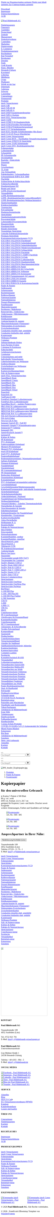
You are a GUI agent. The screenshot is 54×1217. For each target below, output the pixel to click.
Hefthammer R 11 (8, 522)
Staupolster (5, 556)
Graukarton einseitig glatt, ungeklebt (16, 331)
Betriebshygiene (7, 700)
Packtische (5, 655)
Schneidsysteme (7, 695)
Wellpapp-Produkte (9, 338)
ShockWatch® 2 (8, 544)
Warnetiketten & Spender (11, 506)
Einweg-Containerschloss (11, 577)
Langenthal (5, 94)
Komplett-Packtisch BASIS (12, 657)
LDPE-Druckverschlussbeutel (13, 191)
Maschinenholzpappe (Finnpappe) (15, 323)
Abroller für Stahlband (10, 643)
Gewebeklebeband (9, 484)
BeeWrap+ (5, 589)
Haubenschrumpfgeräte (10, 212)
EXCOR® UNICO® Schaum (13, 278)
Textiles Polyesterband (10, 629)
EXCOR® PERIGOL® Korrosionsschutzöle (20, 283)
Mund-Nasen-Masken (10, 728)
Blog (3, 1097)
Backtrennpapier (8, 293)
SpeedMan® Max (8, 385)
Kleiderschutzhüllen (9, 205)
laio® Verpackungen (9, 103)
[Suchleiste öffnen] (2, 758)
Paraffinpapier (7, 304)
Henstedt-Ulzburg (8, 70)
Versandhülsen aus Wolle (11, 683)
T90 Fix (4, 608)
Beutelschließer (7, 525)
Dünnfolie (5, 162)
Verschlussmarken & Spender (13, 508)
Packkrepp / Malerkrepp (11, 309)
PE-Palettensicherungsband (12, 548)
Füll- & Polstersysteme (10, 373)
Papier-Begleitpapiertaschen (12, 686)
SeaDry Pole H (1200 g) (11, 567)
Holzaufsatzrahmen (9, 534)
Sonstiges (5, 738)
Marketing (5, 44)
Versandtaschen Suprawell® (12, 665)
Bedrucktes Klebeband (10, 475)
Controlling (5, 42)
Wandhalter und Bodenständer (13, 705)
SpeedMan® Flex (8, 387)
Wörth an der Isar (8, 84)
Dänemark (5, 87)
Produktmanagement (9, 51)
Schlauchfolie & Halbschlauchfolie (15, 181)
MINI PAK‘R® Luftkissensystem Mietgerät (19, 411)
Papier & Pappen (8, 286)
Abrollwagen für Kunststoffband (14, 617)
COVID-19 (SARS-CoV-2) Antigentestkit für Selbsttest (24, 726)
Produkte (5, 101)
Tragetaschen (6, 207)
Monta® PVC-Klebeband (11, 449)
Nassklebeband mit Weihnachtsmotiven (17, 499)
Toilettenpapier (7, 714)
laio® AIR (5, 105)
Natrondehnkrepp (8, 300)
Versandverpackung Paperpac (13, 676)
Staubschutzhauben (9, 203)
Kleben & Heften (8, 437)
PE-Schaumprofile (8, 155)
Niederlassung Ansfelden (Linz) (14, 840)
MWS (3, 610)
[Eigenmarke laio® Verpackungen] (12, 1200)
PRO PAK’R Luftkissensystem (14, 406)
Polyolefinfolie (7, 210)
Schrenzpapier (7, 290)
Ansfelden (5, 30)
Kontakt (4, 747)
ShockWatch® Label (9, 541)
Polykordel (5, 691)
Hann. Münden (7, 68)
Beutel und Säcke (8, 188)
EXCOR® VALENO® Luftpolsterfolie (17, 259)
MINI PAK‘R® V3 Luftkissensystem (16, 413)
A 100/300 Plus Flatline (11, 596)
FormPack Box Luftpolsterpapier (14, 402)
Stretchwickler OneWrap (11, 582)
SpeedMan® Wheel (9, 390)
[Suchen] (28, 755)
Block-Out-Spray (8, 553)
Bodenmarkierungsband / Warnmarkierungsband (21, 458)
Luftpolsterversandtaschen (12, 662)
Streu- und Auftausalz (10, 740)
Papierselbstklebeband (10, 456)
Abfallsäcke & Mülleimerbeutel (14, 710)
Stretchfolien (6, 214)
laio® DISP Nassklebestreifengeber (15, 113)
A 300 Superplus (8, 598)
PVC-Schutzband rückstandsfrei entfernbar (19, 482)
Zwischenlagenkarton (10, 328)
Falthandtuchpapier (9, 719)
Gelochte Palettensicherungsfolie (14, 233)
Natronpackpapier (8, 297)
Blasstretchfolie (7, 224)
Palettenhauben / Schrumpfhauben (15, 174)
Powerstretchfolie (8, 219)
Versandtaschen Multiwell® (12, 667)
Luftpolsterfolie (7, 150)
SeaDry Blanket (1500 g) (11, 563)
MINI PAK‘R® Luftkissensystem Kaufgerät (19, 409)
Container (5, 340)
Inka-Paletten (6, 529)
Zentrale (4, 34)
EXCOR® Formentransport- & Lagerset (17, 276)
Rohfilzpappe (6, 316)
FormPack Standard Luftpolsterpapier (16, 399)
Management (6, 37)
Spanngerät (5, 634)
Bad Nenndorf (7, 56)
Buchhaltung (6, 53)
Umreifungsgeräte (8, 622)
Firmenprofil (6, 98)
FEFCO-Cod (6, 1099)
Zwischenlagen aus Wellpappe (13, 366)
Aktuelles (5, 743)
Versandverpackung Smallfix (13, 679)
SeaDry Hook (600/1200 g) (12, 565)
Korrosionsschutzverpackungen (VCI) (17, 238)
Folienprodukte (7, 148)
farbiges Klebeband (9, 461)
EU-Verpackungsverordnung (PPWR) (17, 1102)
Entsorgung (6, 731)
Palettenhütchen (7, 368)
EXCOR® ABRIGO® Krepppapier (16, 274)
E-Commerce (6, 49)
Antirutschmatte (7, 551)
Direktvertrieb (7, 46)
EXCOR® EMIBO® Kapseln (13, 281)
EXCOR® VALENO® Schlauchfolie (17, 250)
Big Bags (5, 733)
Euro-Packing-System (10, 345)
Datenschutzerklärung (10, 14)
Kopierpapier (6, 335)
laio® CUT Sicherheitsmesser (13, 129)
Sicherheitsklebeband (10, 492)
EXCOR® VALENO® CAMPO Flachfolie (19, 255)
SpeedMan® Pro (8, 383)
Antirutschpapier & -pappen (12, 321)
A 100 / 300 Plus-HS (9, 593)
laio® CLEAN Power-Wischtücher (15, 134)
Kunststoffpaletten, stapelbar (13, 539)
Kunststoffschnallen (9, 620)
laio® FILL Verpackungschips (13, 117)
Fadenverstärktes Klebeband (13, 444)
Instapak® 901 (7, 430)
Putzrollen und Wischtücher (12, 702)
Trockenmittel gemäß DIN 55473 (15, 558)
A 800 (3, 603)
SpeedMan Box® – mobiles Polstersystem (18, 404)
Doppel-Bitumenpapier (10, 302)
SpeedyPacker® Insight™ (12, 432)
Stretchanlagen (7, 579)
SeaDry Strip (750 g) (9, 574)
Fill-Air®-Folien (8, 418)
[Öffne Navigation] (2, 760)
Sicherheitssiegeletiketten (11, 494)
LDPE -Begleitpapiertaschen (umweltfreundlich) (21, 198)
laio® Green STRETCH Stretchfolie (16, 141)
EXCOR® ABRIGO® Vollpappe (15, 271)
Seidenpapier (6, 288)
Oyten (3, 79)
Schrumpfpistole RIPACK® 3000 (15, 177)
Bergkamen (6, 58)
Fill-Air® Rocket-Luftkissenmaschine (16, 416)
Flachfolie (5, 179)
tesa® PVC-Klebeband (10, 454)
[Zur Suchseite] (2, 752)
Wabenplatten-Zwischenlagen (13, 326)
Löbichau (5, 75)
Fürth (3, 63)
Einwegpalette (7, 532)
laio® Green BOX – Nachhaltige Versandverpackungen (24, 139)
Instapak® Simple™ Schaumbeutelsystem (18, 425)
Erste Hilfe (5, 712)
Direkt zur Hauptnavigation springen (16, 2)
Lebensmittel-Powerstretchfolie (14, 222)
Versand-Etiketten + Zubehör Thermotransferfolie (21, 503)
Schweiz (4, 91)
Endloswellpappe (8, 364)
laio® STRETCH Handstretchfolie (15, 122)
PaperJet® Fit (6, 394)
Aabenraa (5, 89)
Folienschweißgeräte (9, 184)
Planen (4, 165)
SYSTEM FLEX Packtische (13, 698)
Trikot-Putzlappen (8, 707)
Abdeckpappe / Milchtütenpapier (14, 314)
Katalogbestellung (8, 1106)
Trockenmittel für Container (12, 560)
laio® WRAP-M (8, 108)
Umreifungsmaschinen (10, 638)
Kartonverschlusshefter (10, 518)
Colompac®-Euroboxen (11, 347)
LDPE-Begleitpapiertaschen (12, 195)
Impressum (5, 11)
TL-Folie (5, 169)
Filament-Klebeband (9, 463)
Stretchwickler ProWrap (11, 586)
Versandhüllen (7, 193)
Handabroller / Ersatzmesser (12, 515)
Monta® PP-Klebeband (11, 447)
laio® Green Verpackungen (12, 136)
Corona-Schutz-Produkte (11, 724)
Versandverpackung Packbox (13, 674)
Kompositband (7, 631)
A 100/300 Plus (7, 591)
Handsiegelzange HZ (10, 186)
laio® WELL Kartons (10, 115)
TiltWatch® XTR (8, 546)
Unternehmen (6, 96)
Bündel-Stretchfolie (9, 229)
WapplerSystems (8, 1214)
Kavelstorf (5, 72)
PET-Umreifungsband (10, 624)
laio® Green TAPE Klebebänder (14, 143)
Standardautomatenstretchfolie (13, 217)
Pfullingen (5, 82)
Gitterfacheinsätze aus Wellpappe (14, 361)
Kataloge (5, 1104)
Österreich (5, 27)
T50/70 (4, 601)
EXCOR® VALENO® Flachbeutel (16, 241)
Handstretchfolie (8, 226)
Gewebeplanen (7, 167)
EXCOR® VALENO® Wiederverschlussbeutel (21, 248)
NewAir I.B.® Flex (9, 421)
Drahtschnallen (7, 636)
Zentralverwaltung (8, 39)
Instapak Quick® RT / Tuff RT (14, 423)
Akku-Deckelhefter (9, 520)
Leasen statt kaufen (9, 1109)
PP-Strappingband (8, 473)
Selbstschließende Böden (11, 342)
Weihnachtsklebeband (10, 501)
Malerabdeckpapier (9, 307)
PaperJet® (5, 392)
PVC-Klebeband (8, 442)
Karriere (4, 745)
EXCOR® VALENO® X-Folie (14, 257)
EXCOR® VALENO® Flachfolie (15, 252)
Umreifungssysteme (9, 612)
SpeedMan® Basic (9, 378)
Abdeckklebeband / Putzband (13, 496)
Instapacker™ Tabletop (10, 428)
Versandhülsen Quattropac (12, 681)
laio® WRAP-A (8, 110)
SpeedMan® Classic (9, 380)
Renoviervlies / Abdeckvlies (12, 312)
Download (5, 9)
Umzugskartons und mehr (11, 357)
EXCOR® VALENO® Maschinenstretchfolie (20, 264)
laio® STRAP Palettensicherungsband (17, 127)
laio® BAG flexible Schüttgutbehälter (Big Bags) (21, 132)
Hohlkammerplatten (9, 319)
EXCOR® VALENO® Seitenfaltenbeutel (18, 243)
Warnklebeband (7, 468)
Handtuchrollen (7, 721)
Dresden (4, 60)
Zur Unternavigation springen (21, 4)
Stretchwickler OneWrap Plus (13, 584)
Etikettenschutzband (9, 511)
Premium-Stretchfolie (10, 236)
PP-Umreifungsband (9, 615)
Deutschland (6, 32)
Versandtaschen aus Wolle (12, 669)
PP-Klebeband (7, 439)
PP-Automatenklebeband (11, 470)
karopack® (5, 435)
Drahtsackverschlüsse (10, 693)
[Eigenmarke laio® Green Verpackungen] (40, 1200)
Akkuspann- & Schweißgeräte (13, 627)
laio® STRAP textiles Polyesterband (16, 124)
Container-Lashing (9, 653)
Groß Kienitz (6, 65)
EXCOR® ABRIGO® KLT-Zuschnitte (17, 269)
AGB (3, 16)
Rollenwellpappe (8, 295)
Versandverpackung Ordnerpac (14, 672)
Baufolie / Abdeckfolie (10, 160)
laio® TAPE (6, 120)
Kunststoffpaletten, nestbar (12, 537)
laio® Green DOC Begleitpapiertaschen (17, 146)
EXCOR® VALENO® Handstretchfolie (18, 262)
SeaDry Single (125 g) (10, 572)
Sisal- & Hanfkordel (9, 688)
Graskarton (5, 354)
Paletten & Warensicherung (12, 527)
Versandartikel (7, 660)
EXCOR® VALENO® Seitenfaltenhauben (19, 245)
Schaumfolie (6, 153)
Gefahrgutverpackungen (11, 352)
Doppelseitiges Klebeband (12, 477)
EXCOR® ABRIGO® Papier (13, 267)
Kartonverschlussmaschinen (12, 371)
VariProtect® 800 (8, 397)
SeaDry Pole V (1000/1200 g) (13, 570)
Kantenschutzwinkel (9, 650)
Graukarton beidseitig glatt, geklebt (15, 333)
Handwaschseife (8, 717)
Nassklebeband (7, 466)
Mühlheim (5, 77)
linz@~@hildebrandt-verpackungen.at (24, 852)
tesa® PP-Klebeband (9, 451)
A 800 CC (5, 605)
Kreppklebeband (8, 480)
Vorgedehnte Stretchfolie (11, 231)
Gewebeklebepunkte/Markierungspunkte (18, 487)
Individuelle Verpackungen (12, 359)
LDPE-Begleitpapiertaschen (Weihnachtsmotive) (21, 200)
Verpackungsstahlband (10, 641)
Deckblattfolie (7, 158)
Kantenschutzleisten (9, 648)
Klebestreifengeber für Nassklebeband (17, 513)
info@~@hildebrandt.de (18, 1062)
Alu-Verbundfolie (8, 172)
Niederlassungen (8, 25)
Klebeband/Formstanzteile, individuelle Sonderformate (23, 489)
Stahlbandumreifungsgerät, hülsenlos (16, 646)
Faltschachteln (7, 349)
